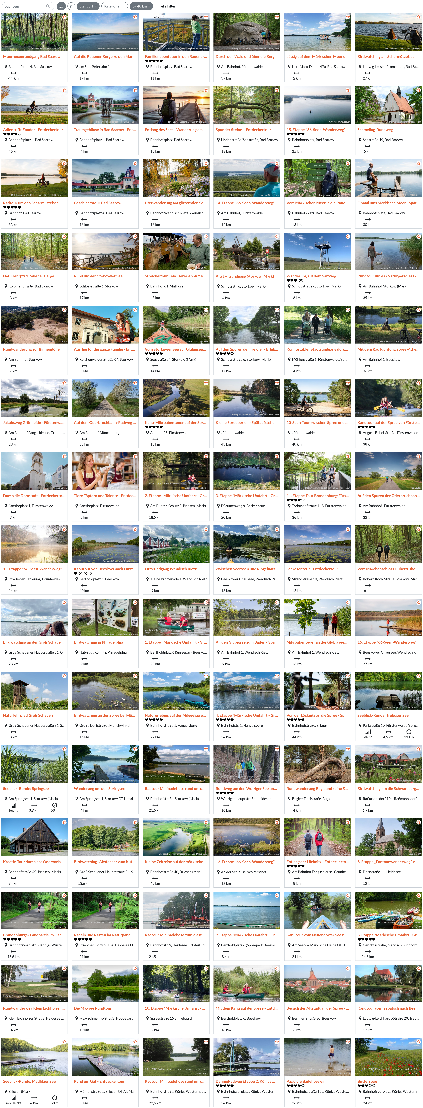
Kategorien (113, 6)
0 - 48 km (140, 6)
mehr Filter (167, 6)
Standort (87, 6)
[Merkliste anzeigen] (71, 6)
